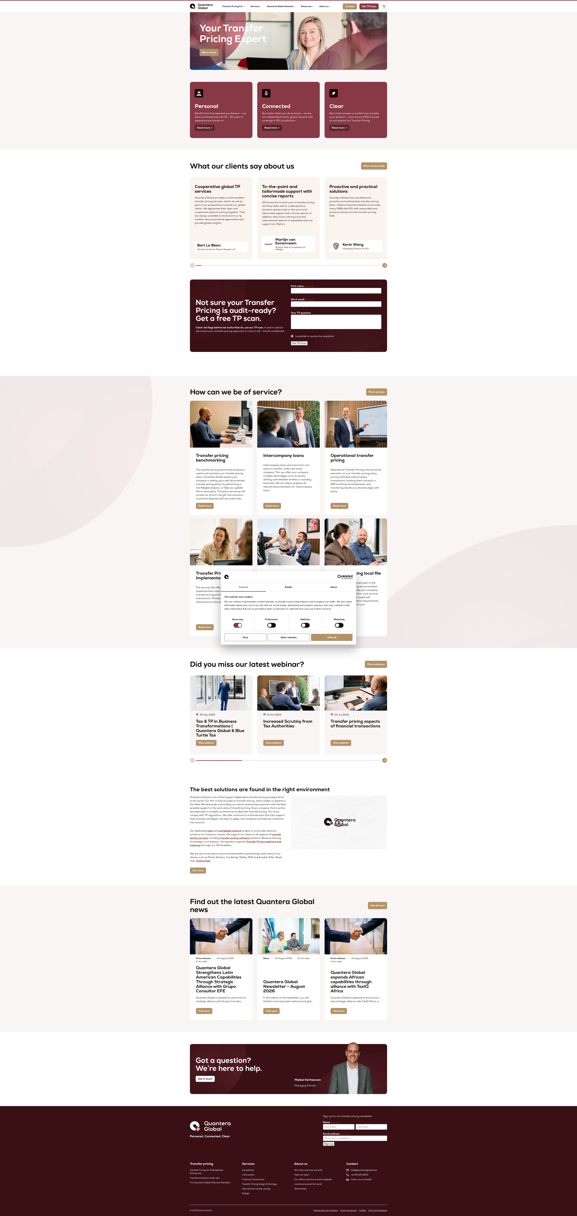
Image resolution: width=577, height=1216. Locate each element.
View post (204, 1010)
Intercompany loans (283, 455)
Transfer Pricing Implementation (212, 575)
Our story (198, 870)
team (210, 830)
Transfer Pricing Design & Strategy (259, 1184)
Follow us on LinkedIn (361, 1179)
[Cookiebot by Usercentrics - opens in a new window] (340, 577)
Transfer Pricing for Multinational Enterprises (206, 1172)
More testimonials (374, 165)
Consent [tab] (243, 587)
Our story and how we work (308, 1170)
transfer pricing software (234, 838)
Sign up (328, 1143)
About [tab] (333, 587)
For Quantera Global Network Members (210, 1182)
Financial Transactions (253, 1179)
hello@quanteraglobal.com (364, 1170)
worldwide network (230, 830)
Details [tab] (288, 587)
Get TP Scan (299, 343)
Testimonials (300, 1188)
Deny (245, 637)
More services (377, 392)
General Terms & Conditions (326, 1210)
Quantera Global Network (280, 6)
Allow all (331, 637)
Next (384, 265)
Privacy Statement (348, 1210)
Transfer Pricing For (232, 6)
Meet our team (301, 1174)
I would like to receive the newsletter (314, 336)
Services (254, 6)
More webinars (376, 664)
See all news (377, 905)
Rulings (245, 1193)
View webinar (206, 742)
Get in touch (209, 52)
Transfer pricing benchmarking (212, 458)
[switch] (271, 625)
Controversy (248, 1174)
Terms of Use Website (377, 1210)
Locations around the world (308, 1184)
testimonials (203, 860)
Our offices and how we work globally (313, 1179)
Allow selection (289, 637)
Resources (306, 6)
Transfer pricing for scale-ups (205, 1177)
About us (324, 6)
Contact (350, 6)
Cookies (362, 1210)
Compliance (248, 1170)
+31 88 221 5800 (359, 1174)
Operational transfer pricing (352, 458)
